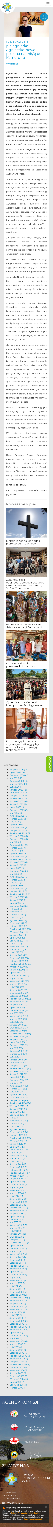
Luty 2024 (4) (16, 850)
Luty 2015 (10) (16, 1161)
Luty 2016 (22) (16, 1126)
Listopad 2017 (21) (18, 1065)
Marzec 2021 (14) (18, 949)
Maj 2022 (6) (16, 908)
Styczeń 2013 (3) (18, 1234)
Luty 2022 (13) (16, 917)
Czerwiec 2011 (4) (18, 1274)
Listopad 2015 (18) (19, 1135)
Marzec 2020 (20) (18, 984)
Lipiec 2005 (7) (17, 1382)
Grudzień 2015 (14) (19, 1132)
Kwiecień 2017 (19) (19, 1086)
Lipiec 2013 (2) (17, 1216)
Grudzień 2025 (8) (19, 792)
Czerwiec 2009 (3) (19, 1335)
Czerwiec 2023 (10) (19, 871)
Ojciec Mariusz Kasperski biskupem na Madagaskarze (24, 704)
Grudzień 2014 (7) (18, 1167)
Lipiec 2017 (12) (17, 1077)
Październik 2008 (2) (20, 1356)
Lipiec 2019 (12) (17, 1007)
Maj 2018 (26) (16, 1048)
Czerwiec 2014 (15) (19, 1184)
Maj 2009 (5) (16, 1338)
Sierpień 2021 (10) (18, 935)
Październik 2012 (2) (20, 1242)
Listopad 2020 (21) (19, 961)
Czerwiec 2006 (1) (18, 1367)
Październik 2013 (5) (20, 1207)
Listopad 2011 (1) (18, 1263)
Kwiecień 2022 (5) (18, 911)
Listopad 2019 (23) (19, 996)
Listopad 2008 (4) (18, 1353)
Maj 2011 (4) (15, 1277)
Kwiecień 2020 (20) (19, 981)
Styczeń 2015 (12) (18, 1164)
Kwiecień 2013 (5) (18, 1225)
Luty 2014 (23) (17, 1196)
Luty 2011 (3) (16, 1286)
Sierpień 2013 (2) (18, 1213)
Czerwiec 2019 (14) (19, 1010)
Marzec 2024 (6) (18, 847)
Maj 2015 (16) (16, 1152)
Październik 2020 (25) (20, 964)
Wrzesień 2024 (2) (19, 836)
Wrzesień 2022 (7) (19, 897)
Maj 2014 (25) (16, 1187)
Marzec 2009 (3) (18, 1344)
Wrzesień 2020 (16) (19, 966)
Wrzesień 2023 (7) (19, 862)
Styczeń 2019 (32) (18, 1025)
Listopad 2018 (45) (19, 1030)
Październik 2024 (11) (20, 833)
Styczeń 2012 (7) (18, 1257)
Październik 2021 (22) (20, 929)
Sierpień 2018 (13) (18, 1039)
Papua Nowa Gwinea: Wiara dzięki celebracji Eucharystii (24, 626)
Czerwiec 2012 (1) (18, 1248)
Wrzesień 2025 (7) (19, 801)
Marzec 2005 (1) (18, 1387)
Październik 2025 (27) (20, 798)
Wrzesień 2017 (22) (19, 1071)
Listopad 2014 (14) (19, 1170)
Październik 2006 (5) (20, 1364)
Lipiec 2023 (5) (17, 868)
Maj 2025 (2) (16, 813)
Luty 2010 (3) (16, 1315)
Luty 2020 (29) (17, 987)
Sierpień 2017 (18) (18, 1074)
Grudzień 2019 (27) (19, 993)
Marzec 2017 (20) (18, 1088)
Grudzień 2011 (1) (18, 1260)
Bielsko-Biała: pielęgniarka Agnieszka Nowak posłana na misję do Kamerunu (23, 50)
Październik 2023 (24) (20, 859)
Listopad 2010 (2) (18, 1295)
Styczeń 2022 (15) (18, 920)
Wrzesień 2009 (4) (19, 1329)
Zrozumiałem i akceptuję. (33, 1519)
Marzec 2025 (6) (18, 818)
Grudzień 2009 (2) (19, 1321)
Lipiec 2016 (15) (17, 1112)
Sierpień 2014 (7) (18, 1178)
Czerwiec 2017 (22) (19, 1080)
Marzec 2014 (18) (18, 1193)
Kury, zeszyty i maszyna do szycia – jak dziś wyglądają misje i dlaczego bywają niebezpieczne (23, 746)
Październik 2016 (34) (20, 1103)
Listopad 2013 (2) (18, 1205)
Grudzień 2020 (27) (19, 958)
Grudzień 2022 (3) (18, 888)
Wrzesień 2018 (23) (19, 1036)
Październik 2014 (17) (20, 1173)
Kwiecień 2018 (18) (19, 1051)
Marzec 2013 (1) (17, 1228)
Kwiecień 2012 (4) (18, 1254)
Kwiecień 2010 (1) (18, 1309)
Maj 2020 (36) (16, 978)
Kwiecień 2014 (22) (19, 1190)
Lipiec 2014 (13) (17, 1181)
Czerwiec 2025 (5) (19, 810)
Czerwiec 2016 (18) (19, 1115)
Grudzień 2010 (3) (18, 1292)
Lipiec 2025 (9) (17, 807)
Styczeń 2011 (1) (17, 1289)
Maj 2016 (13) (16, 1117)
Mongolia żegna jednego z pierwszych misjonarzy (23, 542)
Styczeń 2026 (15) (18, 790)
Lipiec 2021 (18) (17, 937)
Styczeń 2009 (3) (18, 1350)
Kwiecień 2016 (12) (19, 1120)
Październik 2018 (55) (20, 1033)
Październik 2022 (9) (20, 894)
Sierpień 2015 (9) (18, 1144)
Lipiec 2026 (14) (17, 772)
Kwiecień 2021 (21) (19, 946)
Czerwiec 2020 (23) (19, 975)
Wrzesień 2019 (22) (19, 1001)
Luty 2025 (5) (16, 821)
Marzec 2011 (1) (17, 1283)
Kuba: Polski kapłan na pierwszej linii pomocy (20, 665)
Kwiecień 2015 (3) (18, 1155)
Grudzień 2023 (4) (19, 856)
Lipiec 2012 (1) (17, 1245)
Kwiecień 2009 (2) (19, 1341)
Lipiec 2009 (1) (17, 1332)
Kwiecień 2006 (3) (19, 1370)
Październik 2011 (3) (19, 1266)
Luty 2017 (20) (17, 1091)
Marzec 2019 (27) (18, 1019)
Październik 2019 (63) (20, 998)
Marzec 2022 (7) (18, 914)
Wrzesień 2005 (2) (19, 1379)
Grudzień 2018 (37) (19, 1027)
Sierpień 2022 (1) (18, 900)
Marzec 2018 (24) (18, 1054)
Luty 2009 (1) (16, 1347)
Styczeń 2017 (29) (18, 1094)
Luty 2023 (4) (16, 882)
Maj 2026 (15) (16, 778)
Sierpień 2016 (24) (19, 1109)
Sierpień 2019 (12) (18, 1004)
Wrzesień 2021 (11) (19, 932)
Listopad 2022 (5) (18, 891)
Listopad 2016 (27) (19, 1100)
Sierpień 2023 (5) (18, 865)
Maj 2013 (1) (15, 1222)
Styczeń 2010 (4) (18, 1318)
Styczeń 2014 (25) (18, 1199)
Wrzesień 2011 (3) (18, 1268)
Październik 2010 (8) (20, 1297)
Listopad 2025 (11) (18, 795)
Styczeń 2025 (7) (18, 824)
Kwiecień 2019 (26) (19, 1016)
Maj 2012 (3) (15, 1251)
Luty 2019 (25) (17, 1022)
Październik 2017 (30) (20, 1068)
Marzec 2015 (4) (18, 1158)
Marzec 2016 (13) (18, 1123)
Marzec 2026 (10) (18, 784)
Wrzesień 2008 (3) (19, 1358)
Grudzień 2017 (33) (19, 1062)
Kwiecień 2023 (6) (18, 876)
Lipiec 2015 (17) (17, 1147)
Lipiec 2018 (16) (17, 1042)
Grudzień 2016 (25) (19, 1097)
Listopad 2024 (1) (18, 830)
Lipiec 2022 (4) (17, 903)
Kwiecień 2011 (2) (18, 1280)
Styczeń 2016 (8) (18, 1129)
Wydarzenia (12, 63)
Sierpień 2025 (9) (18, 804)
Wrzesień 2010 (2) (18, 1300)
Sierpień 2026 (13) (18, 769)
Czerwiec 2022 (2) (19, 906)
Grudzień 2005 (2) (19, 1376)
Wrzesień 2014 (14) (19, 1176)
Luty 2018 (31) (16, 1056)
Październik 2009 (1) (20, 1327)
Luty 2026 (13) (16, 787)
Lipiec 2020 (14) (17, 972)
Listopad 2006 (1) (18, 1361)
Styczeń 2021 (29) (18, 955)
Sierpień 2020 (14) (19, 969)
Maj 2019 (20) (16, 1013)
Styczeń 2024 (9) (18, 853)
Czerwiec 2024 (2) (19, 839)
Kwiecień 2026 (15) (19, 781)
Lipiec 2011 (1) (16, 1271)
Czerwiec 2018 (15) (19, 1045)
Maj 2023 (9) (16, 874)
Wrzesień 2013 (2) (18, 1210)
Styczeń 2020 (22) (19, 990)
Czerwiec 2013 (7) (18, 1219)
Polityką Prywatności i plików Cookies (25, 1513)
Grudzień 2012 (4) (18, 1237)
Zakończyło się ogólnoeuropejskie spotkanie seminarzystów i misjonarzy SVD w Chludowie (25, 584)
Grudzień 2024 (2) (19, 827)
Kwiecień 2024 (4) (19, 845)
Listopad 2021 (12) (18, 926)
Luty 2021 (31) (16, 952)
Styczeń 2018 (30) (18, 1059)
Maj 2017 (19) (16, 1083)
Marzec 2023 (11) (18, 879)
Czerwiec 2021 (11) (19, 940)
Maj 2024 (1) (16, 842)
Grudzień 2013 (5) (18, 1202)
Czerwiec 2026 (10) (19, 775)
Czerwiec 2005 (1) (18, 1385)
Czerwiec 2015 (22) (19, 1149)
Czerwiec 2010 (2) (18, 1306)
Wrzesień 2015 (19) (19, 1141)
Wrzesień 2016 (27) (19, 1106)
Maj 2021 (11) (16, 943)
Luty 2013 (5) (16, 1231)
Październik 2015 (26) (20, 1138)
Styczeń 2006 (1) (18, 1373)
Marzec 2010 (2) (18, 1312)
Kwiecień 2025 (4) (19, 816)
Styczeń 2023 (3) (18, 885)
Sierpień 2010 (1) (18, 1303)
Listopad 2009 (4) (18, 1324)
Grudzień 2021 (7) (18, 923)
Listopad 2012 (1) (18, 1239)
